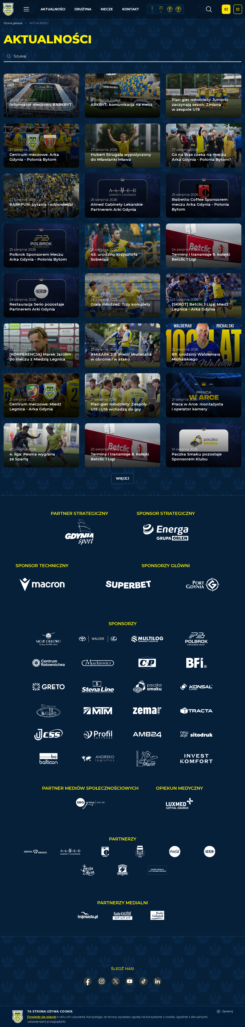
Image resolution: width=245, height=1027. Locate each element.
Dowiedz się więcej (41, 1017)
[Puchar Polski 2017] (161, 9)
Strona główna (13, 23)
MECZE (107, 9)
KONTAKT (130, 9)
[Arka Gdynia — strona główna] (8, 9)
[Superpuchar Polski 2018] (178, 9)
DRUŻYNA (83, 9)
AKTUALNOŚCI (53, 9)
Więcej (122, 479)
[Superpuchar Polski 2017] (170, 9)
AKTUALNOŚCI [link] (39, 23)
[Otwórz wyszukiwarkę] (208, 9)
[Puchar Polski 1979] (152, 9)
